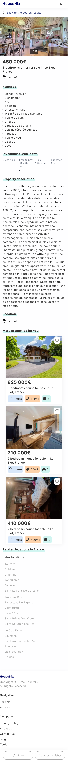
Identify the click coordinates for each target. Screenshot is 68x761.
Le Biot (12, 321)
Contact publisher (50, 755)
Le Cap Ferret (14, 630)
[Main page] (18, 4)
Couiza (9, 657)
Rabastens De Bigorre (19, 602)
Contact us (7, 733)
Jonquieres (12, 580)
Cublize (10, 569)
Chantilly (10, 574)
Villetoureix (12, 607)
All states (6, 707)
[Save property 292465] (57, 481)
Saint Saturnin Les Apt (19, 623)
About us (6, 728)
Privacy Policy (9, 723)
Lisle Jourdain (14, 651)
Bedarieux (11, 585)
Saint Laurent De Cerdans (22, 590)
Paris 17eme (12, 613)
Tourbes (10, 564)
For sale (5, 702)
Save (20, 755)
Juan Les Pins (14, 597)
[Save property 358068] (57, 411)
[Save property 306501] (57, 340)
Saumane (11, 635)
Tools (3, 744)
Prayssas (10, 646)
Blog (3, 739)
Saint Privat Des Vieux (19, 618)
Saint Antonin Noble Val (20, 641)
